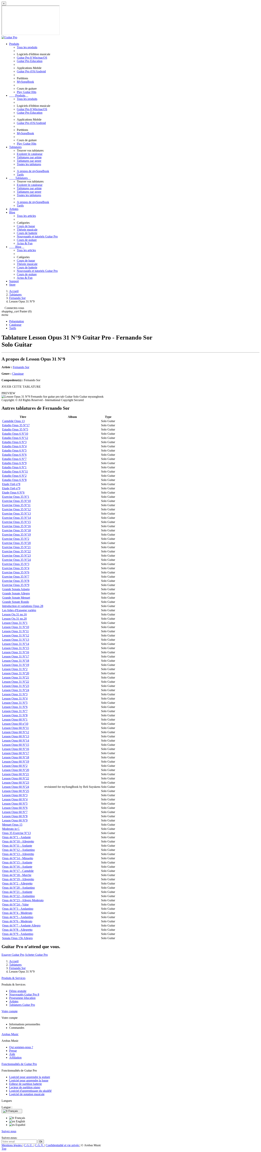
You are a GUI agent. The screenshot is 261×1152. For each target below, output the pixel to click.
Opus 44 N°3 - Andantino (17, 908)
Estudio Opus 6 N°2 (14, 475)
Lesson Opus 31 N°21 (15, 677)
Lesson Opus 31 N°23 (15, 685)
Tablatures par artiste (29, 157)
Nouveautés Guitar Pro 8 (24, 994)
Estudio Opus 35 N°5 (15, 429)
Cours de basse (26, 226)
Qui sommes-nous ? (21, 1047)
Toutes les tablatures (29, 164)
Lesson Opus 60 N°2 (15, 765)
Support (14, 281)
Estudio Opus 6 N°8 (14, 480)
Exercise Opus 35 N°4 (15, 568)
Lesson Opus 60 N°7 (15, 812)
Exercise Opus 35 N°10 (16, 501)
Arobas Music (10, 1034)
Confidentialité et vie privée (63, 1145)
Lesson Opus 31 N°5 (15, 702)
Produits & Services (13, 978)
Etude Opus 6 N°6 (13, 492)
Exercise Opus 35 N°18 (16, 530)
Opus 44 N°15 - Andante (17, 862)
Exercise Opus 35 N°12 (16, 509)
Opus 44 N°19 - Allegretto (18, 879)
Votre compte (10, 1011)
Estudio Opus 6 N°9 (14, 463)
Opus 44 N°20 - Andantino (18, 887)
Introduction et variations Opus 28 (22, 606)
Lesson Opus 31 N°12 (15, 635)
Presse (13, 1050)
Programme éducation (22, 998)
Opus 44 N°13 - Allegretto (18, 854)
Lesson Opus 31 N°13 (15, 639)
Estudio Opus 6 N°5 (14, 450)
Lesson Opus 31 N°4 (15, 698)
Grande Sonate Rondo (15, 601)
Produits (14, 43)
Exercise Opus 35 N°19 (16, 534)
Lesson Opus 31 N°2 (15, 669)
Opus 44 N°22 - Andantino (18, 896)
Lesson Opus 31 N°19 (15, 664)
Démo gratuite (17, 991)
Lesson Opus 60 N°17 (15, 753)
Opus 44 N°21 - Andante (17, 891)
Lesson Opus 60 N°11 (15, 728)
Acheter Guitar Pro (36, 954)
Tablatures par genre (29, 160)
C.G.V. (39, 1145)
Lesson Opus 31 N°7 (15, 711)
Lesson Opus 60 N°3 (15, 795)
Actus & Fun (24, 243)
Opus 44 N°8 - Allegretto (17, 929)
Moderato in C (11, 828)
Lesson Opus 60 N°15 (15, 744)
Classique (18, 373)
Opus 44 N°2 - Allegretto (17, 883)
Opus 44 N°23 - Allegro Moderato (23, 900)
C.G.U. (29, 1145)
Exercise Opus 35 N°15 (16, 522)
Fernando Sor (21, 367)
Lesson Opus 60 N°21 (15, 774)
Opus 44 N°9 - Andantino (17, 934)
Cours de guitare (27, 240)
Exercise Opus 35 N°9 (15, 585)
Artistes (13, 209)
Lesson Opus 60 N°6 (15, 807)
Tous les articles (26, 215)
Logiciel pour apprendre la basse (28, 1080)
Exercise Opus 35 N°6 (15, 572)
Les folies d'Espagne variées (19, 610)
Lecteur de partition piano (24, 1087)
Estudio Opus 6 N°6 (14, 454)
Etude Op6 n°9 (11, 488)
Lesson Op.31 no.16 (14, 614)
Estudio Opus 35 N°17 (16, 425)
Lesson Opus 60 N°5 (15, 803)
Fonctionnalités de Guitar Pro (19, 1064)
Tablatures (15, 147)
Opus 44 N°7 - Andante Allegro (21, 925)
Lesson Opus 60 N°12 (15, 732)
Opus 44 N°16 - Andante (17, 866)
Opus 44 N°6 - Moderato (17, 921)
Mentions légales (12, 1145)
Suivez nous (9, 1131)
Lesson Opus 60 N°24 (15, 786)
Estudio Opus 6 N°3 (14, 442)
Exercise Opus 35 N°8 (15, 580)
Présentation (16, 321)
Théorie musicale (27, 229)
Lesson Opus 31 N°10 (15, 627)
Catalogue (15, 324)
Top (4, 1148)
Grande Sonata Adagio (16, 589)
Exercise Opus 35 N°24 (16, 559)
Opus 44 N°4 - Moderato (17, 912)
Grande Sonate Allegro (16, 593)
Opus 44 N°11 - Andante (17, 845)
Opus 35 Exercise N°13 (16, 833)
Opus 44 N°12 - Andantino (18, 849)
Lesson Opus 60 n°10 (15, 723)
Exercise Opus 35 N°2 (15, 538)
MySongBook (25, 81)
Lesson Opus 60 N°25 (15, 791)
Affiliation (15, 1057)
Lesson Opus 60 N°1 (15, 719)
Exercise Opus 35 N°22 (16, 551)
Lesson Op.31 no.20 (14, 618)
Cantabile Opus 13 (13, 421)
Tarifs (20, 174)
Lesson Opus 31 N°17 (15, 656)
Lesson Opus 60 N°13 (15, 736)
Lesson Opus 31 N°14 (15, 643)
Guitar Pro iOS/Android (31, 71)
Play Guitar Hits (26, 92)
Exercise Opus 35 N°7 (15, 576)
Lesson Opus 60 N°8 (15, 816)
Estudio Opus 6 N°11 (15, 471)
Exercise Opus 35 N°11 (16, 505)
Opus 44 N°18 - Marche (16, 875)
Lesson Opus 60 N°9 (15, 820)
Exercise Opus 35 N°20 (16, 543)
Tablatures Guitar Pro (22, 1004)
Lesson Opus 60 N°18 (15, 757)
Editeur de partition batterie (25, 1084)
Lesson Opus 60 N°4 (15, 799)
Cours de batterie (27, 233)
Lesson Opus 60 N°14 (15, 740)
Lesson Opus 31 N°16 (15, 652)
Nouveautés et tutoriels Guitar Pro (37, 236)
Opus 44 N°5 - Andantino (17, 917)
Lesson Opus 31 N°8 (15, 715)
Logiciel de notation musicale (27, 1094)
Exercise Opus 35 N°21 (16, 547)
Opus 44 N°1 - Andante (16, 837)
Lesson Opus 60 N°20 (15, 770)
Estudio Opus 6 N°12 (15, 437)
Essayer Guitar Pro (13, 954)
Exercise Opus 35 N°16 (16, 526)
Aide (12, 1054)
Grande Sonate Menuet (16, 597)
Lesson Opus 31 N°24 (15, 690)
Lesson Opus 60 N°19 (15, 761)
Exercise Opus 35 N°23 (16, 555)
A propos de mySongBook (33, 171)
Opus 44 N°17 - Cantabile (18, 870)
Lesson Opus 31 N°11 (15, 631)
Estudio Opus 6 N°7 (14, 458)
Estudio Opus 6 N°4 (14, 446)
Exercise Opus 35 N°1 (15, 496)
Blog (12, 212)
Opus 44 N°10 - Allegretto (18, 841)
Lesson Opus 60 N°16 (15, 749)
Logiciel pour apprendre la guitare (29, 1077)
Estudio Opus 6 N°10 (15, 433)
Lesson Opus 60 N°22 (15, 778)
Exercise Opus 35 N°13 (16, 513)
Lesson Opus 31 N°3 (15, 694)
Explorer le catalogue (29, 154)
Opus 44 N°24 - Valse (15, 904)
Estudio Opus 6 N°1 (14, 467)
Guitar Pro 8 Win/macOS (32, 57)
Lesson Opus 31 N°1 (15, 622)
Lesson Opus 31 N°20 (15, 673)
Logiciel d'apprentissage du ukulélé (30, 1090)
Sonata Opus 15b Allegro (17, 938)
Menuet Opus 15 (12, 824)
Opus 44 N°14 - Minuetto (17, 858)
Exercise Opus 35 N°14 (16, 517)
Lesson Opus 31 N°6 (15, 707)
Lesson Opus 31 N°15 (15, 648)
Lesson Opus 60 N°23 (15, 782)
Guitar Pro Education (29, 61)
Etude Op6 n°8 (11, 484)
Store (12, 284)
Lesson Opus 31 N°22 (15, 681)
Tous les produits (27, 47)
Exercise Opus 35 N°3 (15, 564)
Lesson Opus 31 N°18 (15, 660)
